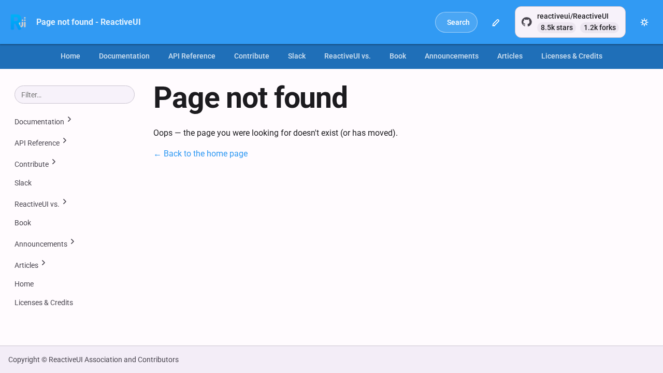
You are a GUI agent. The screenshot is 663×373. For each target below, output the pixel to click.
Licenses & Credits (571, 56)
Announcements (452, 56)
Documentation (124, 56)
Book (398, 56)
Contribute (251, 56)
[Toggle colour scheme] (644, 22)
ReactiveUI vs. (347, 56)
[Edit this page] (496, 22)
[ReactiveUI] (18, 22)
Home (70, 56)
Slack (297, 56)
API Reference (191, 56)
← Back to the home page (200, 154)
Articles (510, 56)
